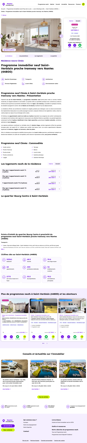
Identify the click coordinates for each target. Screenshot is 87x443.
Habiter (52, 4)
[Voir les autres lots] (27, 332)
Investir (58, 4)
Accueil (3, 9)
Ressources (71, 4)
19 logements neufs (75, 38)
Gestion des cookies (59, 440)
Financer (78, 4)
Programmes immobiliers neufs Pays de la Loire (19, 9)
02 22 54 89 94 (8, 426)
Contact (75, 47)
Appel (69, 47)
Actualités (64, 4)
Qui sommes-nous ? (30, 420)
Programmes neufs (43, 4)
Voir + (24, 338)
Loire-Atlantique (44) (38, 9)
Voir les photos (10, 50)
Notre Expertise (27, 427)
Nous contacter (8, 430)
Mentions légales (34, 440)
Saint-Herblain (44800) (52, 9)
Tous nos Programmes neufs (59, 432)
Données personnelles (46, 440)
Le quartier (54, 56)
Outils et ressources (59, 426)
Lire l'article (6, 389)
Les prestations (23, 56)
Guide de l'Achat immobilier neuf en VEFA (63, 422)
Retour (4, 15)
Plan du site (25, 440)
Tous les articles (43, 397)
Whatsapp (79, 47)
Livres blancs (56, 420)
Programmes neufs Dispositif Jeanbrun (62, 434)
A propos (25, 422)
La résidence (8, 56)
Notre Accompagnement (29, 424)
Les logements (39, 56)
